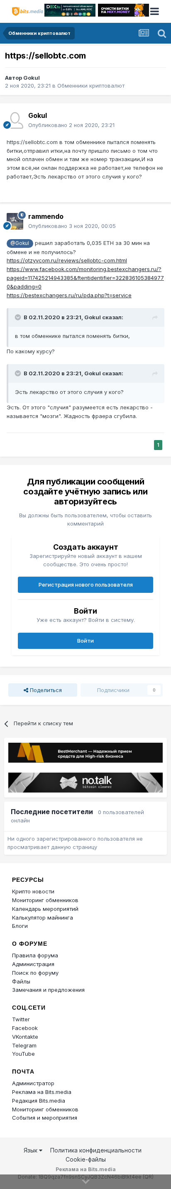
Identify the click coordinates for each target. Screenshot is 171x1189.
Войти (85, 640)
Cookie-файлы (86, 1159)
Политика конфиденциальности (96, 1150)
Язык (31, 1150)
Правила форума (35, 955)
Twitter (21, 1019)
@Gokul (19, 243)
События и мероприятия (44, 1117)
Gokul (31, 77)
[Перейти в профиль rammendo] (15, 221)
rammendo (46, 216)
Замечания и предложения (48, 989)
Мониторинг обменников (45, 900)
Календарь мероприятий (45, 908)
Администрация (33, 964)
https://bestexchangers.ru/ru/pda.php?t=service (69, 295)
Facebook (25, 1028)
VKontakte (25, 1036)
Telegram (24, 1045)
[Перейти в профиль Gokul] (15, 120)
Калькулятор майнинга (42, 917)
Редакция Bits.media (38, 1100)
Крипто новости (33, 891)
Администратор (33, 1083)
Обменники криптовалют (91, 85)
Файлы (21, 981)
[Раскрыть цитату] (18, 317)
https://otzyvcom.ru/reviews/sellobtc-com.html (67, 260)
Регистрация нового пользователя (86, 584)
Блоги (20, 925)
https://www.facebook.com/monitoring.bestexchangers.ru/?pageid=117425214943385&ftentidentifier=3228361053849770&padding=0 (85, 278)
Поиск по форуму (35, 972)
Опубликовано (71, 125)
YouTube (23, 1053)
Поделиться (45, 690)
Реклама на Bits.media (41, 1092)
